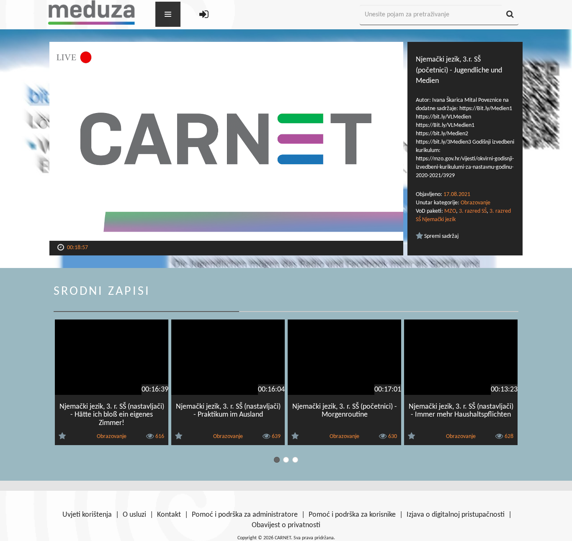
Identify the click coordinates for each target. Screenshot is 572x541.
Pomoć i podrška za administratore (245, 514)
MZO (450, 211)
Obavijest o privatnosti (286, 525)
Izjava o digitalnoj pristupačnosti (456, 514)
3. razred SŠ (473, 211)
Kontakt (169, 514)
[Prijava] (204, 15)
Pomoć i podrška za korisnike (352, 514)
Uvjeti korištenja (87, 514)
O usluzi (134, 514)
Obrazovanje (475, 203)
